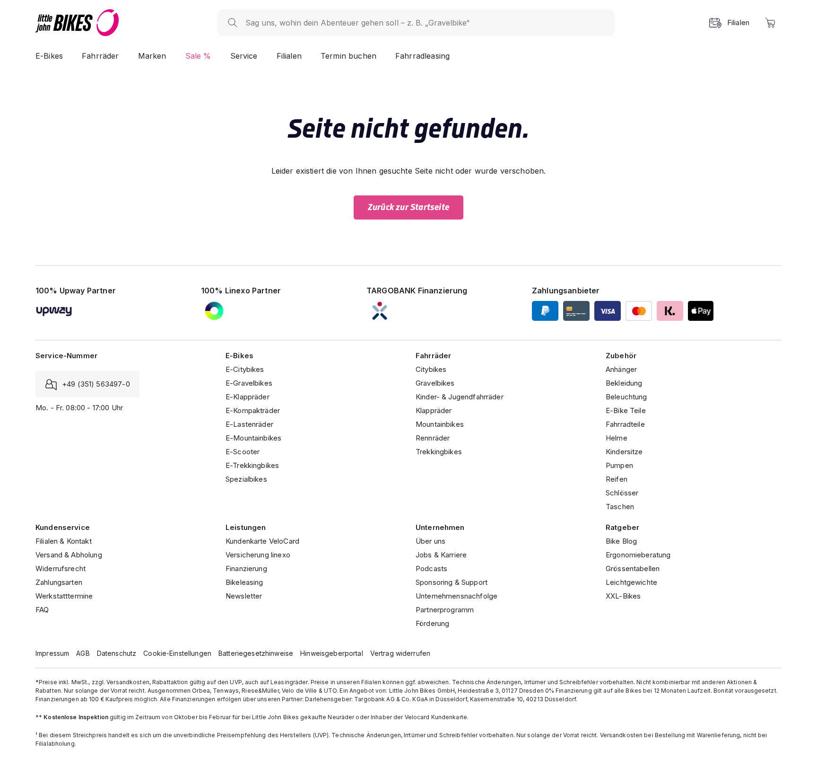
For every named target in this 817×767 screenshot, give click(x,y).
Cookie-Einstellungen (177, 653)
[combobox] (425, 22)
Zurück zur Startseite (408, 207)
